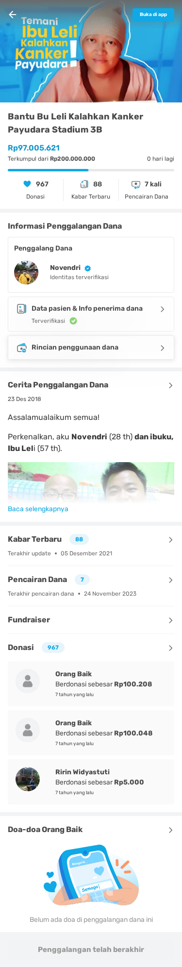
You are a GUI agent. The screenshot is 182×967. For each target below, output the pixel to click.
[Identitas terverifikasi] (86, 268)
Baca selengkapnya (38, 509)
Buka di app (153, 14)
